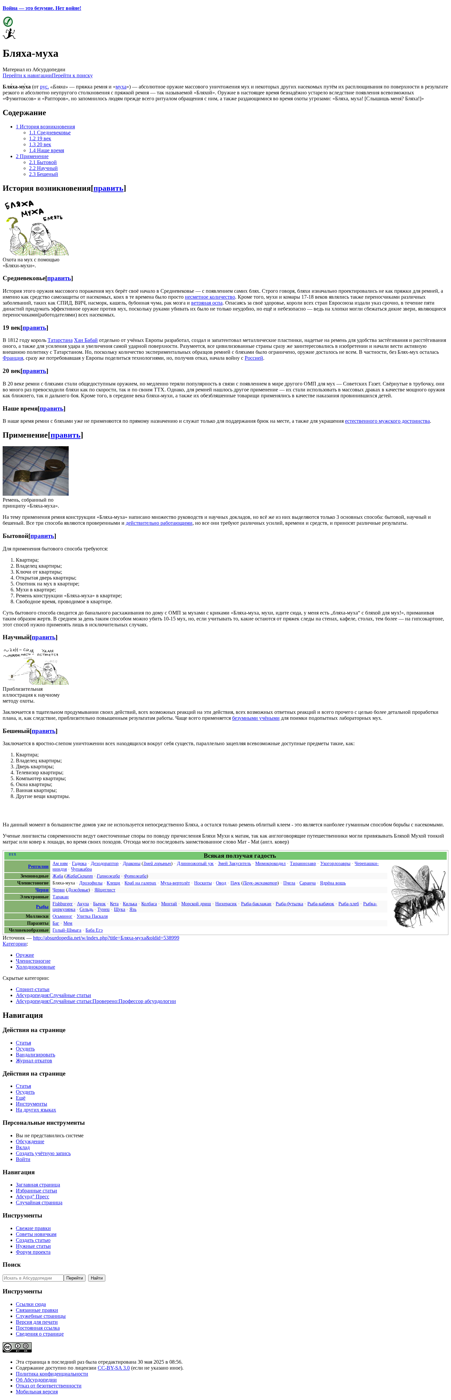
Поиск (12, 1264)
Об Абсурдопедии (36, 1380)
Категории (15, 944)
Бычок (99, 903)
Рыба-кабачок (320, 903)
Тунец (103, 909)
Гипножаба (108, 876)
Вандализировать (35, 1054)
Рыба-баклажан (256, 903)
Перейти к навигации (27, 75)
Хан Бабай (86, 340)
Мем (67, 923)
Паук (235, 882)
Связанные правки (37, 1310)
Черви (42, 889)
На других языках (36, 1110)
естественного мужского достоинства (387, 421)
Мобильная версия (37, 1391)
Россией (254, 358)
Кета (114, 903)
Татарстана (60, 340)
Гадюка (79, 863)
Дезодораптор (105, 863)
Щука (119, 909)
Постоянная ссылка (38, 1328)
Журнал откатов (34, 1060)
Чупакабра (81, 869)
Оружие (25, 955)
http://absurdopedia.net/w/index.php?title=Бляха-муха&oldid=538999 (106, 938)
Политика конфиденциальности (52, 1374)
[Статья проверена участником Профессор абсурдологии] (8, 25)
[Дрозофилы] (418, 926)
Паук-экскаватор (260, 882)
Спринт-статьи (33, 989)
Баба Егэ (94, 930)
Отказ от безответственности (49, 1385)
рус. (44, 86)
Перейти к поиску (72, 75)
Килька (130, 903)
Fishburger (62, 903)
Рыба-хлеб (348, 903)
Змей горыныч (157, 863)
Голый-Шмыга (66, 930)
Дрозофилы (90, 882)
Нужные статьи (33, 1246)
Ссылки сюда (31, 1304)
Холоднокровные (35, 967)
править (108, 188)
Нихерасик (226, 903)
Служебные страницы (41, 1316)
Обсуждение (30, 1141)
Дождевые (78, 889)
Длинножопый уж (195, 863)
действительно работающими (159, 523)
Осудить (25, 1048)
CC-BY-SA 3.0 (114, 1368)
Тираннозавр (303, 863)
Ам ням (60, 863)
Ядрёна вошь (333, 882)
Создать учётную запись (43, 1153)
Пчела (289, 882)
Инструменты (31, 1104)
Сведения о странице (40, 1334)
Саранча (307, 882)
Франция (13, 358)
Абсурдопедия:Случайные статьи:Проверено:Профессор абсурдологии (96, 1001)
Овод (221, 882)
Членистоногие (33, 961)
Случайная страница (39, 1202)
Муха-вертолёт (175, 882)
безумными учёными (256, 718)
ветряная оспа (207, 303)
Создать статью (33, 1240)
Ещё (20, 1098)
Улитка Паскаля (92, 916)
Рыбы (42, 906)
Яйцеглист (104, 889)
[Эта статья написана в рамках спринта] (9, 37)
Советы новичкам (36, 1234)
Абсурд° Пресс (32, 1196)
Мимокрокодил (270, 863)
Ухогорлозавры (335, 863)
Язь (132, 909)
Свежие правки (33, 1228)
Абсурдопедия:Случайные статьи (53, 995)
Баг (55, 923)
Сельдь (86, 909)
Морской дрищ (196, 903)
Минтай (169, 903)
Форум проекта (33, 1252)
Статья (23, 1043)
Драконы (131, 863)
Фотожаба (135, 876)
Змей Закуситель (234, 863)
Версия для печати (37, 1322)
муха (121, 86)
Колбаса (149, 903)
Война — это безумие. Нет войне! (42, 8)
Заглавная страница (38, 1184)
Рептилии (38, 866)
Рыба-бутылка (289, 903)
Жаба (57, 876)
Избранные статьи (36, 1190)
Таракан (60, 896)
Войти (23, 1159)
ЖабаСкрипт (79, 876)
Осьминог (62, 916)
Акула (83, 903)
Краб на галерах (140, 882)
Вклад (23, 1147)
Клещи (113, 882)
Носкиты (203, 882)
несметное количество (210, 297)
